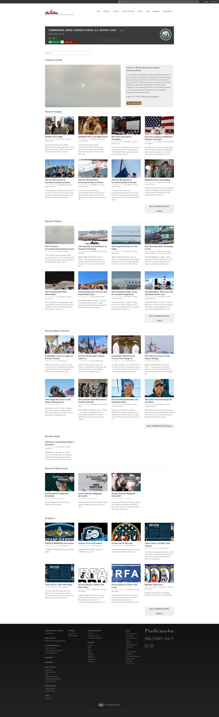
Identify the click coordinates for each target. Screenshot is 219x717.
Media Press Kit (50, 691)
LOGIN (206, 2)
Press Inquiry (168, 11)
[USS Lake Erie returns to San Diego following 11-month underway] (159, 345)
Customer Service (50, 681)
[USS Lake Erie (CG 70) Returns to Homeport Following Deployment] (92, 235)
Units (148, 11)
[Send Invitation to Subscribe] (123, 30)
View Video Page (134, 103)
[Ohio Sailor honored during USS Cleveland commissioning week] (159, 388)
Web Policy (129, 647)
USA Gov (128, 642)
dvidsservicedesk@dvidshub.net (55, 641)
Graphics (90, 654)
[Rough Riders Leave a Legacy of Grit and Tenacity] (59, 345)
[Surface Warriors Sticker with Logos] (126, 573)
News (89, 650)
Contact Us (48, 670)
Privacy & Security (50, 672)
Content (116, 11)
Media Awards (73, 636)
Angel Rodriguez (153, 97)
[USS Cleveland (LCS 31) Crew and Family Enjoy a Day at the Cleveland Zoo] (92, 281)
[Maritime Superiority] (159, 573)
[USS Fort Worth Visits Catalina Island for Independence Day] (92, 345)
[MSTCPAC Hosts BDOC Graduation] (126, 126)
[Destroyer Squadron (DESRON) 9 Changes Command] (159, 126)
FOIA (127, 640)
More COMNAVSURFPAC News (159, 426)
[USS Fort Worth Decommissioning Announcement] (59, 235)
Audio (89, 652)
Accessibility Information (53, 679)
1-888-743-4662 (50, 648)
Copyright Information (52, 677)
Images (90, 645)
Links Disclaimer (131, 633)
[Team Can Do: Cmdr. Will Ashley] (59, 573)
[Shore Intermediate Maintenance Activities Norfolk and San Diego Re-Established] (92, 388)
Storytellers (72, 633)
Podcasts (91, 657)
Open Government (131, 638)
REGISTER (214, 2)
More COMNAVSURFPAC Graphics (159, 611)
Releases (91, 633)
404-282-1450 (49, 633)
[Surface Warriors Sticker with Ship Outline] (92, 573)
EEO (127, 649)
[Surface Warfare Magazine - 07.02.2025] (59, 482)
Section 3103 (130, 663)
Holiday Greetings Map (95, 638)
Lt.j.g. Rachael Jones (165, 253)
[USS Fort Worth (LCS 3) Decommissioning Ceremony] (59, 169)
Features (106, 11)
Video (89, 648)
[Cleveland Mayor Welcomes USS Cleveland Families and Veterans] (159, 281)
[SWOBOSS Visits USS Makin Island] (92, 126)
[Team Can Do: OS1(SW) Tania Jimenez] (159, 532)
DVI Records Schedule (133, 656)
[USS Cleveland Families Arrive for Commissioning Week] (126, 281)
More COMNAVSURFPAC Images (159, 208)
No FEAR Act (130, 636)
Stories (140, 11)
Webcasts (91, 661)
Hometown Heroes (93, 636)
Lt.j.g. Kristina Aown (129, 361)
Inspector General (131, 645)
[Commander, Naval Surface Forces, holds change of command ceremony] (126, 345)
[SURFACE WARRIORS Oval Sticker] (59, 532)
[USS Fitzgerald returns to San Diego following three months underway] (59, 388)
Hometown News (128, 11)
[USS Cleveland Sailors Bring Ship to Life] (159, 235)
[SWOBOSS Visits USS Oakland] (159, 169)
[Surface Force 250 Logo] (126, 532)
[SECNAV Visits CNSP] (59, 126)
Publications (91, 659)
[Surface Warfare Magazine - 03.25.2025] (126, 482)
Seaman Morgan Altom (98, 297)
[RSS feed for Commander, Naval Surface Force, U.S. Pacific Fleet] (121, 30)
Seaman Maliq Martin (96, 361)
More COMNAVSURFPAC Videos (159, 318)
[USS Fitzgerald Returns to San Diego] (126, 235)
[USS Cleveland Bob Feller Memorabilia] (59, 281)
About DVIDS (50, 667)
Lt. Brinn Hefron (62, 361)
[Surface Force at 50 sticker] (92, 532)
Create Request (50, 689)
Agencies (48, 698)
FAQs (46, 674)
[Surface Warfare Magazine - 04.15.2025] (92, 482)
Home (98, 11)
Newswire (156, 11)
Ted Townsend (64, 545)
